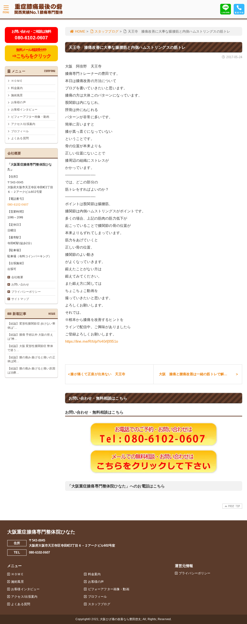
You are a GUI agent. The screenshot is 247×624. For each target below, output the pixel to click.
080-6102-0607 (17, 204)
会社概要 (17, 277)
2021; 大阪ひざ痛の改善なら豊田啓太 (116, 619)
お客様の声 (18, 102)
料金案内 (17, 88)
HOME (80, 31)
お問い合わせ (20, 284)
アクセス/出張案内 (23, 124)
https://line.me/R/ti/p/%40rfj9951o (91, 341)
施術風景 (17, 95)
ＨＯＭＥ (17, 81)
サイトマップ (20, 299)
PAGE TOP (234, 506)
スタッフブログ (106, 31)
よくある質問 (20, 138)
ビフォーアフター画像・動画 (30, 116)
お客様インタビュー (24, 109)
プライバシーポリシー (26, 291)
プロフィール (20, 131)
